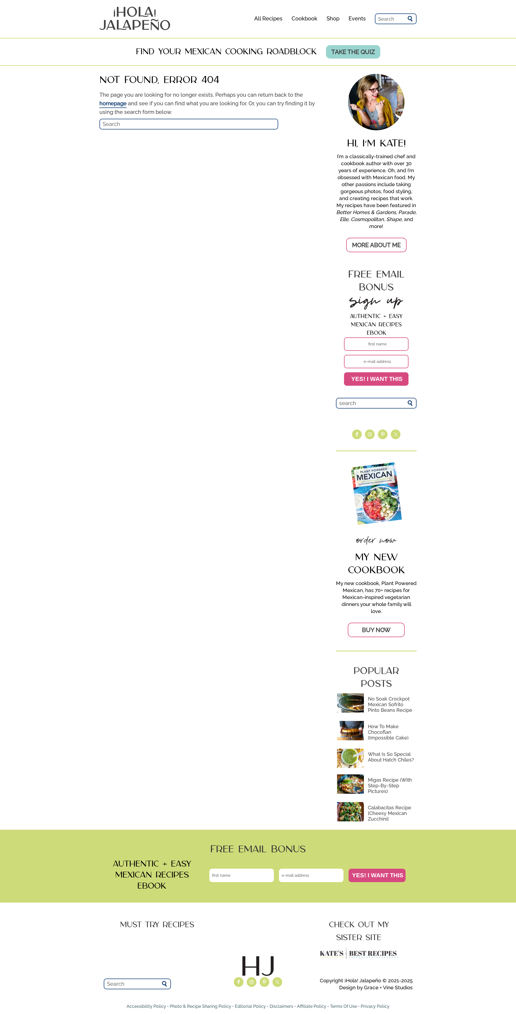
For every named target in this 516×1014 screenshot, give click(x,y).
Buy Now (376, 629)
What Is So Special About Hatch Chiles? (391, 757)
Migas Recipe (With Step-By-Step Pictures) (390, 785)
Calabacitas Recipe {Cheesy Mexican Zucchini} (389, 813)
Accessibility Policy (146, 1006)
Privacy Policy (375, 1006)
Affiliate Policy (311, 1006)
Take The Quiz (353, 51)
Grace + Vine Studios (388, 987)
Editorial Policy (250, 1006)
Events (357, 18)
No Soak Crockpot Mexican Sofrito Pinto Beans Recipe (390, 704)
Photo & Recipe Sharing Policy (200, 1006)
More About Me (376, 244)
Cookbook (304, 18)
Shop (333, 18)
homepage (113, 103)
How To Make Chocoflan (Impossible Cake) (388, 732)
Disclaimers (281, 1006)
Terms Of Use (343, 1006)
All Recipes (268, 18)
